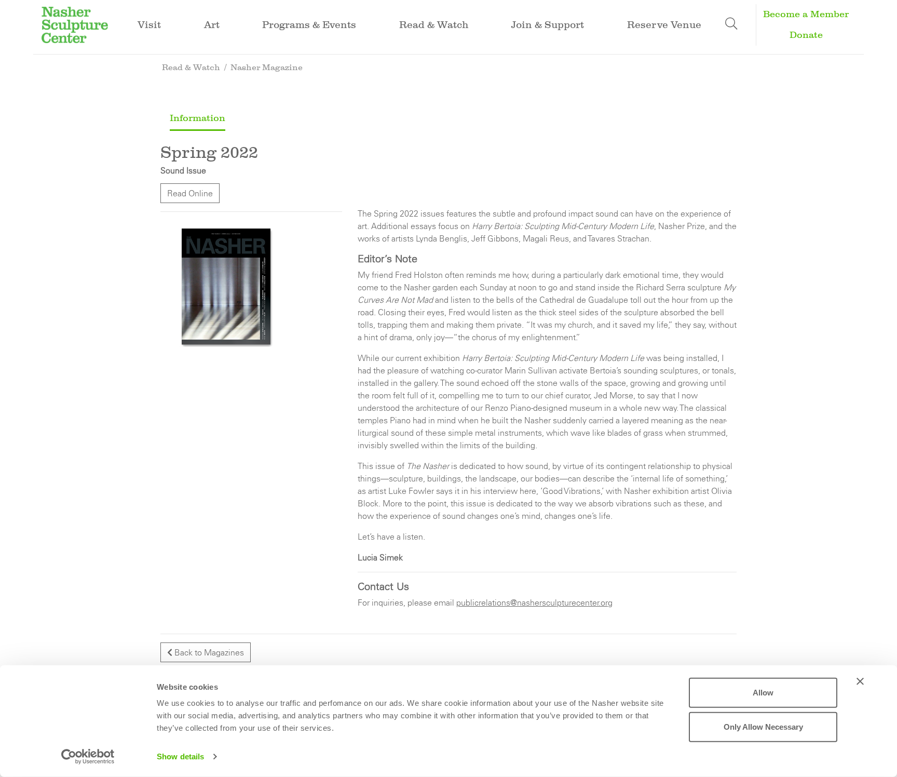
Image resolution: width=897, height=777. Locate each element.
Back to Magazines (208, 652)
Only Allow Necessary (763, 726)
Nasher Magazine (266, 67)
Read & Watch (191, 67)
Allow (763, 692)
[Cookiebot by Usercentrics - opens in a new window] (88, 757)
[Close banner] (860, 681)
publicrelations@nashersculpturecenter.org (534, 602)
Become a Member (806, 14)
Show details (180, 756)
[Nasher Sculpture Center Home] (75, 24)
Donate (806, 35)
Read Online (190, 193)
